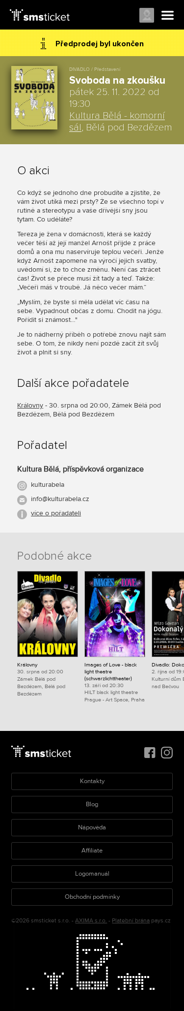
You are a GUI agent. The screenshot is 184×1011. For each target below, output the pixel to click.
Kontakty (92, 781)
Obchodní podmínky (92, 897)
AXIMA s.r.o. (91, 920)
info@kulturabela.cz (60, 499)
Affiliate (92, 850)
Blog (92, 804)
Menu (167, 16)
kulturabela (47, 484)
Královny (30, 405)
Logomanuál (92, 874)
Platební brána (131, 920)
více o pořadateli (56, 513)
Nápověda (92, 827)
